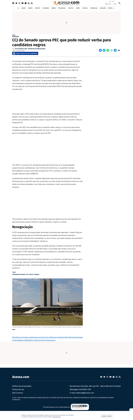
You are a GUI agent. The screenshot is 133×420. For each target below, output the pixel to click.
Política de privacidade (21, 386)
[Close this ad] (131, 409)
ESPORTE (37, 8)
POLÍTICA (70, 8)
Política (15, 37)
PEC (27, 274)
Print (118, 50)
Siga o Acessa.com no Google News (26, 53)
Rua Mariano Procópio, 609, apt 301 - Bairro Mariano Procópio (95, 386)
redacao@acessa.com (85, 393)
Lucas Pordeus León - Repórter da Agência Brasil (29, 49)
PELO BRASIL (62, 8)
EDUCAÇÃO (103, 8)
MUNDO (53, 8)
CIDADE (23, 8)
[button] (100, 50)
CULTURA (84, 8)
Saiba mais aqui (57, 416)
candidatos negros (18, 274)
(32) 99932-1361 (85, 389)
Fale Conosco (17, 393)
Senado (36, 274)
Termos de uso (18, 389)
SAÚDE (78, 8)
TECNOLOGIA (93, 8)
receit (31, 274)
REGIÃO (30, 8)
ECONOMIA (46, 8)
